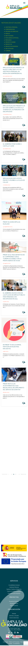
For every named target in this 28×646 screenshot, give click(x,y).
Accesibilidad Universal (14, 585)
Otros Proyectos (14, 605)
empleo (8, 33)
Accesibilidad (16, 643)
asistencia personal (12, 27)
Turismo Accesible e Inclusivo (14, 591)
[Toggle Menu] (24, 2)
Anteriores (4, 474)
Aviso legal (5, 642)
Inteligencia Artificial (12, 38)
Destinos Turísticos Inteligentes (14, 589)
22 (19, 474)
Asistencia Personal (14, 587)
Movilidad (8, 40)
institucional (10, 35)
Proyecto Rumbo (14, 603)
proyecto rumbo (10, 42)
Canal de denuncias (14, 617)
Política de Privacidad (14, 642)
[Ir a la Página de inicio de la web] (14, 6)
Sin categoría (10, 48)
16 (15, 474)
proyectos (9, 44)
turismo (8, 50)
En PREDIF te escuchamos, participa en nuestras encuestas (12, 346)
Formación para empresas (14, 593)
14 (11, 474)
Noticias (14, 613)
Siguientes (23, 474)
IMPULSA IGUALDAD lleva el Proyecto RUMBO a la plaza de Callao (14, 180)
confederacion (10, 29)
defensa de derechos (12, 31)
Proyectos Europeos (12, 46)
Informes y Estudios (14, 615)
